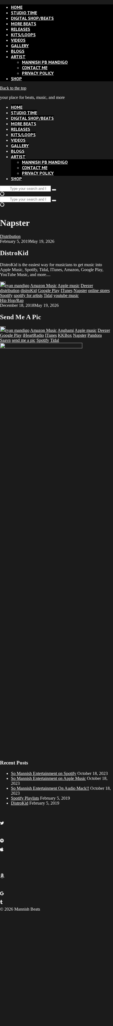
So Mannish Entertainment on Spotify (43, 773)
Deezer (87, 285)
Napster (80, 290)
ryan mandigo (17, 285)
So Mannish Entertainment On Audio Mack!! (50, 788)
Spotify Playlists (25, 798)
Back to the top (13, 88)
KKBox (65, 335)
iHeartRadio (33, 335)
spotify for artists (28, 295)
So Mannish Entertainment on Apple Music (48, 778)
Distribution (10, 236)
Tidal (48, 295)
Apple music (69, 285)
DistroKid (19, 803)
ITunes (66, 290)
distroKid (29, 290)
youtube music (66, 295)
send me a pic (23, 340)
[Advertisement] (56, 968)
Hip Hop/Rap (12, 300)
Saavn (5, 340)
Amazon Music (43, 285)
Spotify (6, 295)
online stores (99, 290)
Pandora (94, 335)
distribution (9, 290)
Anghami (66, 330)
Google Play (49, 290)
